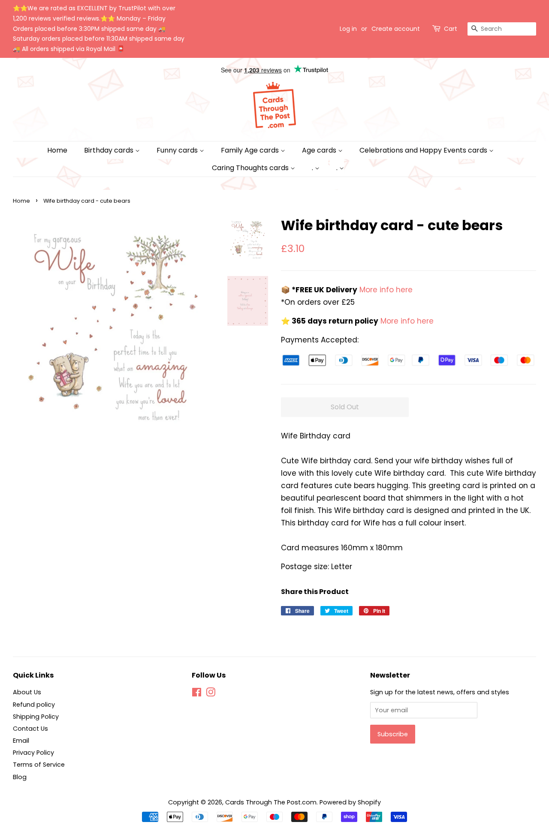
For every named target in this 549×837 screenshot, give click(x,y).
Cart (450, 28)
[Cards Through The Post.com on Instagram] (210, 694)
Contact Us (30, 728)
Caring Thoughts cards (251, 168)
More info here (385, 290)
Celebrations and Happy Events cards (424, 150)
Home (57, 150)
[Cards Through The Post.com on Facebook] (197, 694)
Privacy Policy (33, 752)
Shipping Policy (36, 716)
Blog (20, 777)
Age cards (320, 150)
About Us (27, 692)
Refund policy (34, 704)
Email (21, 740)
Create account (395, 28)
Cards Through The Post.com (271, 802)
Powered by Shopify (350, 802)
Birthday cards (109, 150)
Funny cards (178, 150)
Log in (348, 28)
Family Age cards (251, 150)
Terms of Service (39, 764)
